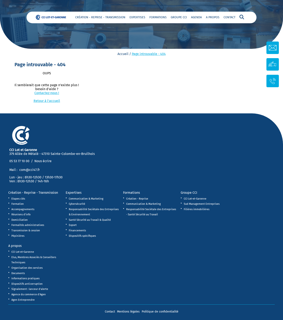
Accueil (122, 54)
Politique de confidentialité (160, 311)
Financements (77, 230)
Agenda (196, 17)
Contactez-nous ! (46, 93)
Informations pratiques (25, 278)
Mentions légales (128, 311)
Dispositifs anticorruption (27, 283)
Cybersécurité (77, 203)
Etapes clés (18, 198)
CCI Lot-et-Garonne (195, 198)
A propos (212, 17)
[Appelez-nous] (273, 81)
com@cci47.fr (29, 170)
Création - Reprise (137, 198)
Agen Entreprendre (23, 299)
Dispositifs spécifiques (82, 235)
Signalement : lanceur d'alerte (29, 289)
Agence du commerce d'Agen (28, 294)
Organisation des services (27, 267)
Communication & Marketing (86, 198)
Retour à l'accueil (47, 101)
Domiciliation (19, 219)
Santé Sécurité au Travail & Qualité (90, 219)
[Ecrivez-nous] (272, 64)
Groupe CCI (179, 17)
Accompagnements (22, 209)
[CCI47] (53, 17)
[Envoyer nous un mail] (273, 48)
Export (73, 225)
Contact (229, 17)
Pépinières (17, 235)
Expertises (137, 17)
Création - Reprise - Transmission (100, 17)
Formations (158, 17)
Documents (18, 273)
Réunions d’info (20, 214)
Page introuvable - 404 (149, 54)
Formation (17, 203)
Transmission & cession (25, 230)
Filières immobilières (196, 209)
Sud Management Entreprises (202, 203)
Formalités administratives (27, 225)
